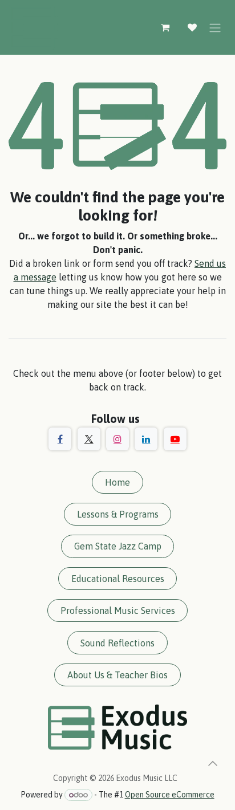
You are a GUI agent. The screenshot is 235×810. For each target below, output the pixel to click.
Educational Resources (117, 578)
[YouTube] (175, 439)
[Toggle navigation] (215, 27)
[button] (212, 763)
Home (117, 482)
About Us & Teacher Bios (117, 675)
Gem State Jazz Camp (117, 546)
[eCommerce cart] (164, 27)
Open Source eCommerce (169, 794)
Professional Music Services (117, 610)
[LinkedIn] (146, 439)
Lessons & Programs (118, 514)
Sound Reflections (117, 643)
